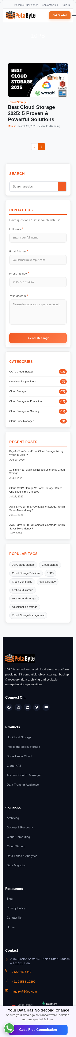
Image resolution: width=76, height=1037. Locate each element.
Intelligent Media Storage (23, 746)
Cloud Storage (18, 102)
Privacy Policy (16, 908)
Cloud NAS (14, 765)
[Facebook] (8, 707)
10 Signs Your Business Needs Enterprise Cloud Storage (37, 471)
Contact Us (14, 917)
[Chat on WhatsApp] (9, 1028)
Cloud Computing (22, 581)
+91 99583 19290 (23, 981)
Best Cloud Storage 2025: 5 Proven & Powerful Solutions (31, 113)
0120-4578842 (21, 971)
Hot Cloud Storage (19, 737)
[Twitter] (36, 707)
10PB (50, 573)
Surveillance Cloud (19, 756)
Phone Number (18, 273)
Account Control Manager (24, 775)
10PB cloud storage (23, 564)
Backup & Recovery (20, 827)
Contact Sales (50, 5)
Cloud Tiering (15, 846)
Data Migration (16, 865)
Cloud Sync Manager (37, 421)
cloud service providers (37, 381)
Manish (12, 126)
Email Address (18, 251)
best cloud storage (22, 590)
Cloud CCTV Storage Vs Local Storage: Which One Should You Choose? (35, 490)
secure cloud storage (24, 598)
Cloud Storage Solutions (26, 573)
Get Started (60, 15)
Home (11, 927)
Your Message (18, 296)
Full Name (15, 229)
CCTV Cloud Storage (37, 371)
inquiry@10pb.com (24, 991)
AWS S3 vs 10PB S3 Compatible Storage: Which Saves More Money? (37, 508)
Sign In (66, 5)
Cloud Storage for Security (37, 411)
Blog (10, 898)
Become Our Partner (26, 5)
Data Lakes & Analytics (22, 855)
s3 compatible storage (24, 607)
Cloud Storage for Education (37, 401)
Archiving (13, 818)
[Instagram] (18, 707)
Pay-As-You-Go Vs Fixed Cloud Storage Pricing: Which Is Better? (36, 453)
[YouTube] (46, 707)
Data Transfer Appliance (23, 784)
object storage (47, 581)
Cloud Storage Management (28, 615)
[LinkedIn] (27, 707)
